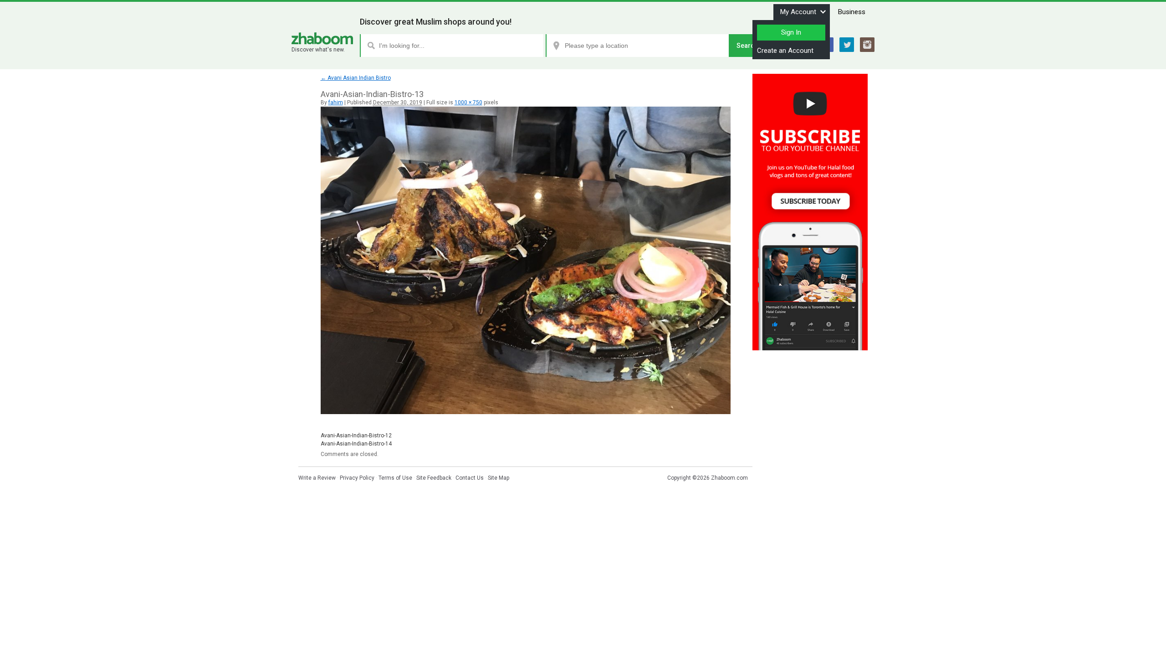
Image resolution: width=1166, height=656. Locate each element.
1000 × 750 (468, 102)
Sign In (791, 32)
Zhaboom (322, 38)
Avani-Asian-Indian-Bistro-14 (356, 444)
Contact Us (469, 478)
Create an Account (785, 50)
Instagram (867, 44)
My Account (798, 12)
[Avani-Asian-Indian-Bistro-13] (526, 412)
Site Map (498, 478)
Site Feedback (433, 478)
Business (851, 12)
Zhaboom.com (729, 478)
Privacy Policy (357, 478)
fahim (335, 102)
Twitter (846, 44)
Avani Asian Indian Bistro (356, 78)
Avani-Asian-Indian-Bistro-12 (356, 435)
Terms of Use (395, 478)
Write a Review (317, 478)
